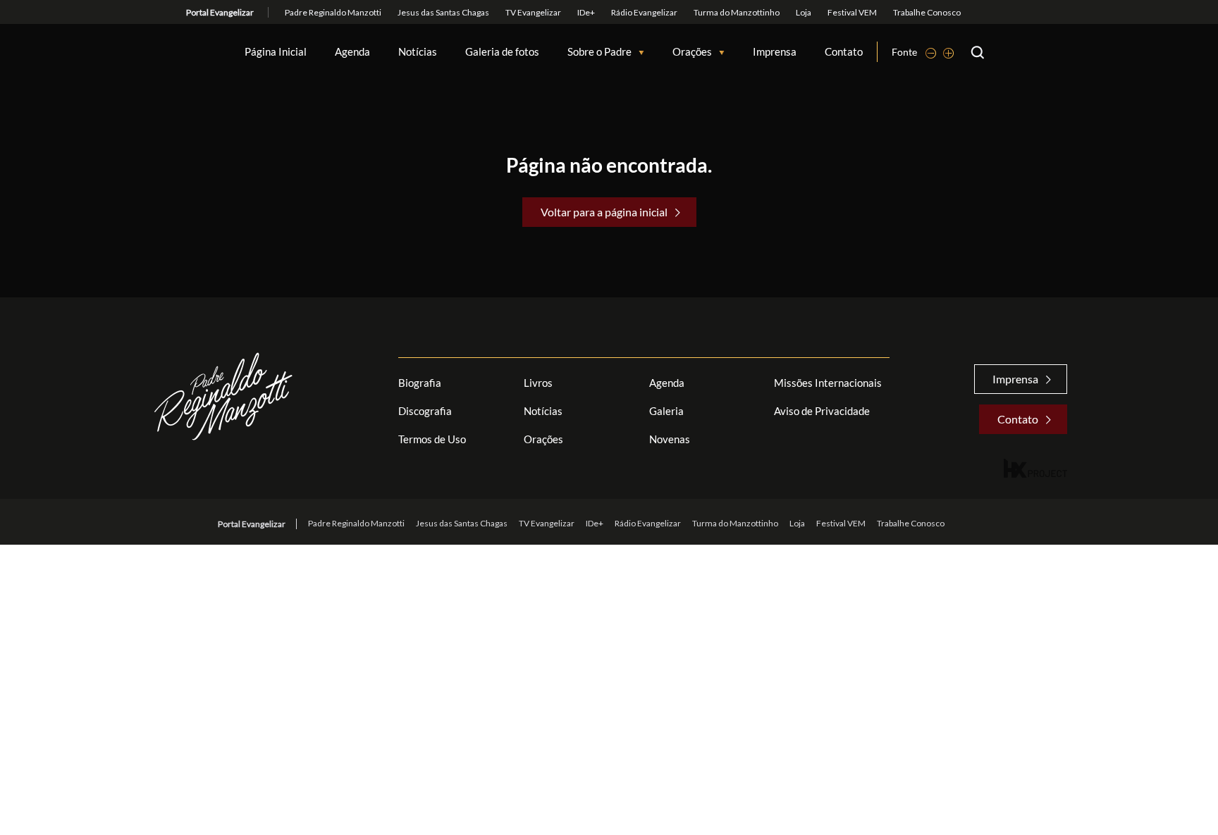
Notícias (417, 52)
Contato (844, 52)
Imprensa (774, 52)
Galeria (666, 410)
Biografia (419, 382)
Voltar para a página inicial (604, 211)
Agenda (352, 52)
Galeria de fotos (502, 52)
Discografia (425, 410)
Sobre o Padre (599, 52)
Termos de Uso (432, 439)
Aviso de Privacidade (822, 410)
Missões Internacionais (828, 382)
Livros (538, 382)
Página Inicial (276, 52)
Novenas (669, 439)
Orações (692, 52)
